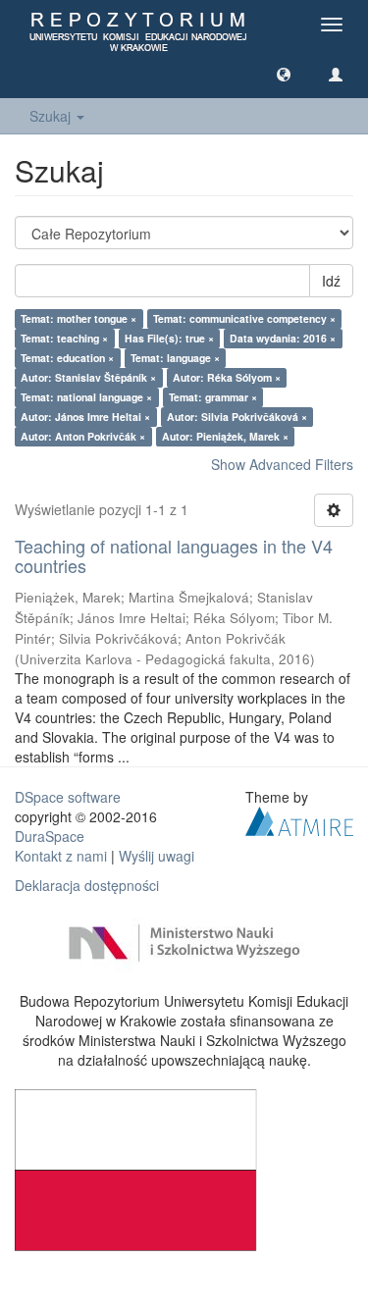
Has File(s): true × (169, 338)
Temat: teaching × (64, 338)
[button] (283, 73)
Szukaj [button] (52, 116)
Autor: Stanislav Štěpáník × (88, 377)
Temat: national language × (86, 397)
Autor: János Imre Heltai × (85, 416)
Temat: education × (67, 357)
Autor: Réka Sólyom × (227, 377)
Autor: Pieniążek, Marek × (225, 436)
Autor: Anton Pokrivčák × (83, 436)
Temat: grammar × (213, 397)
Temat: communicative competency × (244, 318)
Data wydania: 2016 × (283, 338)
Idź (331, 280)
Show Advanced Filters (282, 464)
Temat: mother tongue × (78, 318)
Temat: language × (175, 357)
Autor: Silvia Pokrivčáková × (237, 416)
